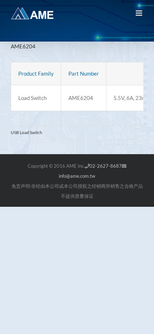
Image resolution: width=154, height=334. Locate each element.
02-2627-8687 (106, 166)
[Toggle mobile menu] (139, 13)
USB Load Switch (26, 132)
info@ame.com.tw (77, 176)
